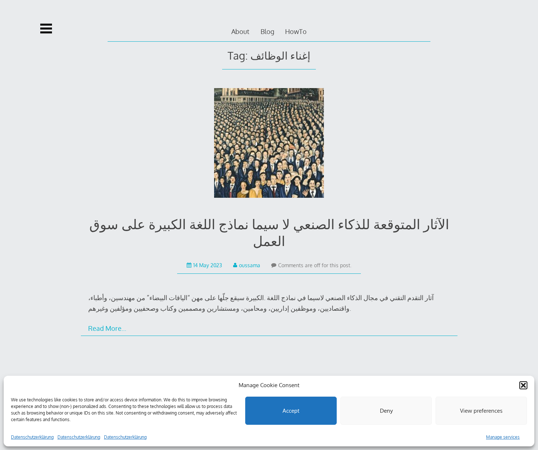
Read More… (107, 328)
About (240, 31)
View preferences (481, 410)
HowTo (296, 31)
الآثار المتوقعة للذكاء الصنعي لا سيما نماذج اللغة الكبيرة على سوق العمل (269, 232)
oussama (249, 265)
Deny (386, 410)
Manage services (503, 437)
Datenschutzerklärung (32, 437)
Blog (267, 31)
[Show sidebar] (46, 28)
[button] (523, 385)
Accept (291, 410)
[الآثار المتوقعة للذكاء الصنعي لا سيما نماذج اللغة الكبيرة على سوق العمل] (269, 144)
